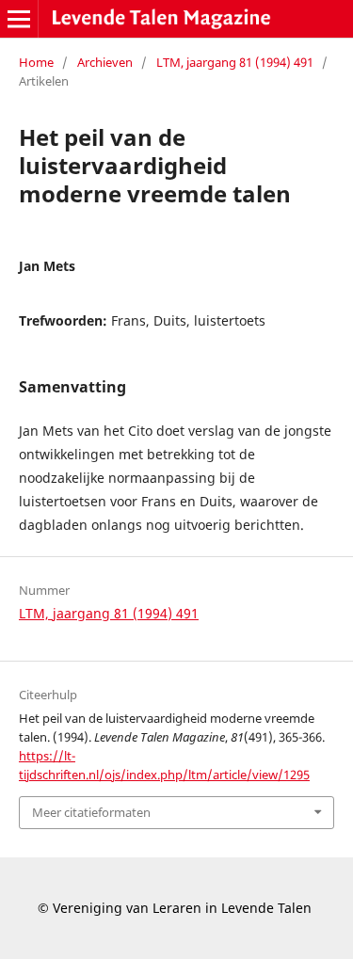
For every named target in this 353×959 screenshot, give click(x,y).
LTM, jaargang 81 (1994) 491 (234, 62)
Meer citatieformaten (91, 812)
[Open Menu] (19, 19)
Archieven (105, 62)
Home (36, 62)
